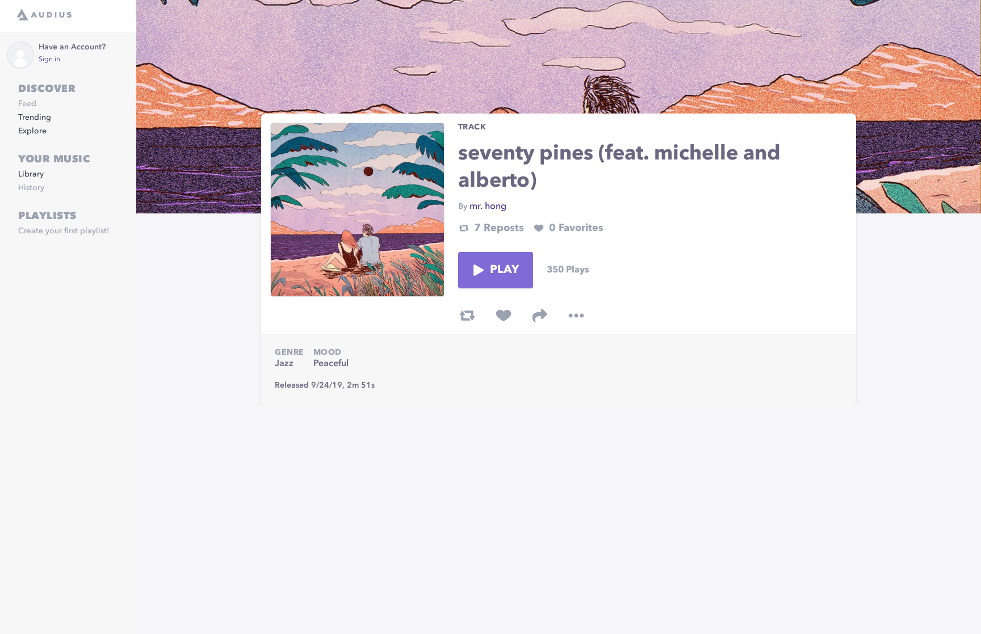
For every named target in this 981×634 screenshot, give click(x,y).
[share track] (540, 315)
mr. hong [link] (487, 206)
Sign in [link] (49, 59)
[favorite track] (503, 315)
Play (504, 270)
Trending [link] (34, 117)
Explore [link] (32, 131)
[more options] (576, 315)
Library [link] (31, 174)
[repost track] (467, 315)
